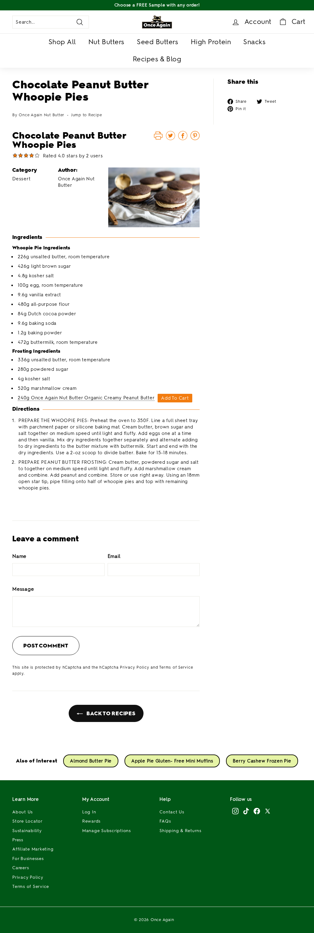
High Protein (211, 42)
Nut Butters (106, 42)
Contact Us (171, 812)
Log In (89, 812)
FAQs (165, 821)
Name (19, 556)
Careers (20, 867)
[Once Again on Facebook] (257, 811)
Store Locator (27, 821)
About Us (22, 812)
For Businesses (28, 858)
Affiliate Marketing (32, 849)
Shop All (62, 42)
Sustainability (27, 830)
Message (23, 589)
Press (17, 840)
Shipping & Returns (180, 830)
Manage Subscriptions (106, 830)
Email (114, 556)
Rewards (91, 821)
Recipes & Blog (157, 59)
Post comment (45, 646)
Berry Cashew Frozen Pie (262, 761)
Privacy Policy (134, 667)
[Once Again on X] (267, 811)
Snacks (254, 42)
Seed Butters (157, 42)
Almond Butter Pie (91, 761)
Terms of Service (176, 667)
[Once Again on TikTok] (246, 811)
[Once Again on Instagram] (235, 811)
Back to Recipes (110, 713)
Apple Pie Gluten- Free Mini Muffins (172, 761)
